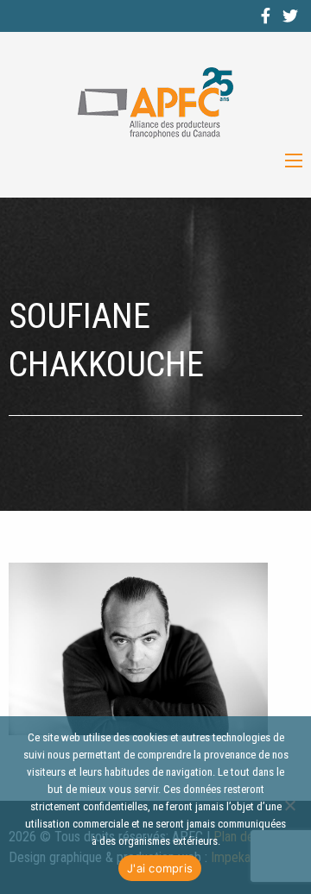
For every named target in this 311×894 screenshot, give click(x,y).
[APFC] (155, 103)
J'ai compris (160, 868)
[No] (289, 805)
